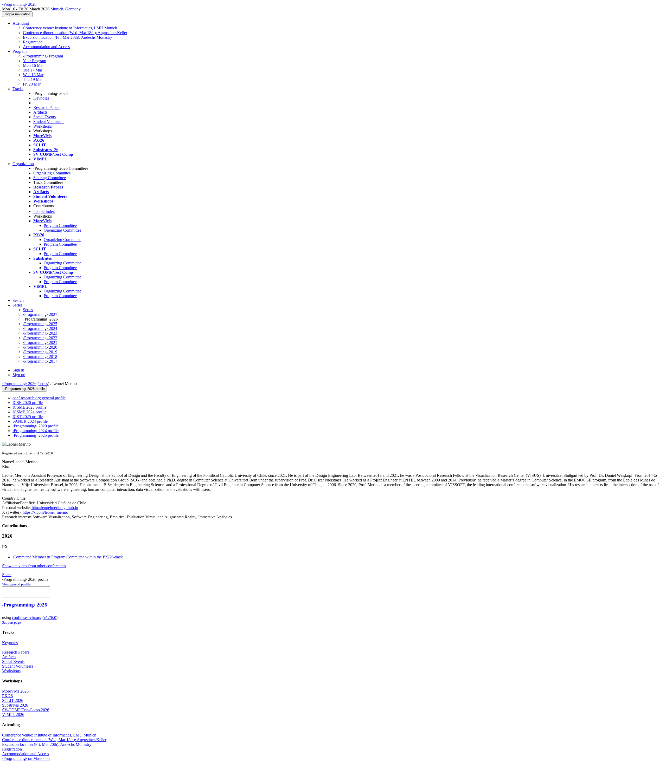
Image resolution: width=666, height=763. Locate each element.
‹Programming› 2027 (40, 314)
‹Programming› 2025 (40, 324)
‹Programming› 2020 (40, 347)
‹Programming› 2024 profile (35, 430)
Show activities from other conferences (34, 566)
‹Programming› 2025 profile (35, 435)
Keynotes (41, 98)
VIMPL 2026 (13, 714)
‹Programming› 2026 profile (24, 389)
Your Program (34, 60)
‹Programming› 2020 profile (35, 426)
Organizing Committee (52, 173)
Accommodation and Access (46, 46)
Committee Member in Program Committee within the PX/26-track (68, 557)
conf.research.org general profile (39, 398)
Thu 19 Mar (33, 79)
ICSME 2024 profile (29, 412)
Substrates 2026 (15, 705)
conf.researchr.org (26, 617)
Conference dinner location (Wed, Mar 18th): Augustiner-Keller (75, 32)
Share (6, 574)
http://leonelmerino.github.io (54, 507)
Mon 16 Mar (33, 65)
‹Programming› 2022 (40, 338)
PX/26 (7, 696)
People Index (44, 211)
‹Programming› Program (43, 56)
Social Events (44, 117)
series (43, 383)
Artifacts (40, 112)
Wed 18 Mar (33, 75)
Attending (20, 23)
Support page (11, 622)
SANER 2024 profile (30, 421)
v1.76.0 (50, 617)
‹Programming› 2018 (40, 356)
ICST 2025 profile (27, 416)
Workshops (42, 126)
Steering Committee (49, 177)
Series (28, 310)
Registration (33, 42)
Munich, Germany (65, 9)
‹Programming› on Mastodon (26, 758)
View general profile (16, 584)
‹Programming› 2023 (40, 333)
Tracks (17, 89)
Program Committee (60, 225)
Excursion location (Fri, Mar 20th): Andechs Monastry (67, 37)
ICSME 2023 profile (29, 407)
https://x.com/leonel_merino (45, 512)
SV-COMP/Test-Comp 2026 (25, 710)
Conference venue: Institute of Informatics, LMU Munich (70, 28)
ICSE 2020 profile (27, 402)
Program (19, 51)
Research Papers (46, 107)
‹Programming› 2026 (19, 383)
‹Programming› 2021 (40, 342)
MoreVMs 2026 (15, 691)
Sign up (18, 375)
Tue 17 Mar (32, 70)
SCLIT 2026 (12, 700)
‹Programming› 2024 (40, 328)
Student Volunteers (48, 121)
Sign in (18, 370)
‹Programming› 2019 (40, 352)
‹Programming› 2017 (40, 361)
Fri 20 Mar (32, 84)
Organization (23, 163)
